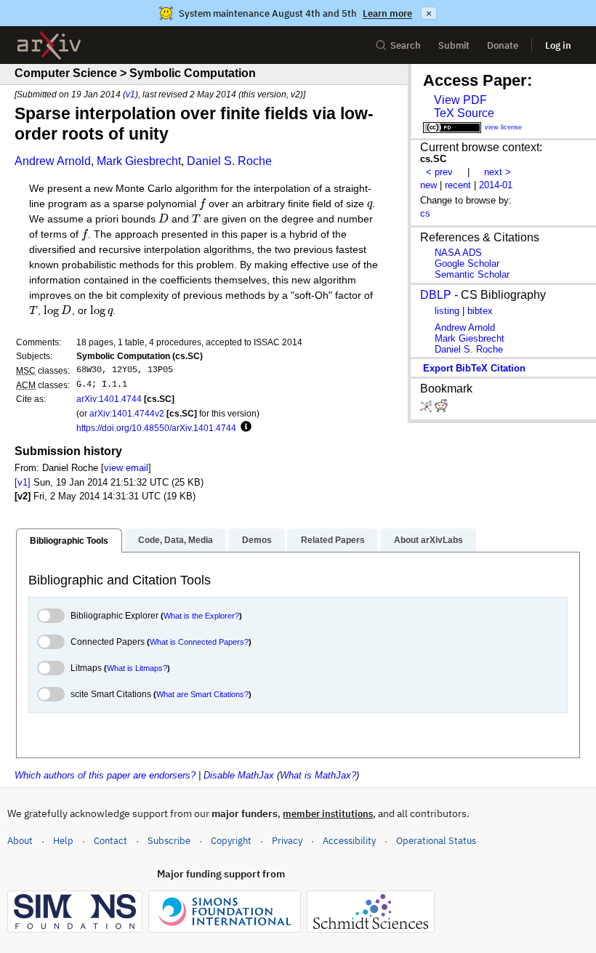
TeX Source (464, 113)
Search (405, 45)
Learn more (387, 13)
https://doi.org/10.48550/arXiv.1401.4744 (156, 428)
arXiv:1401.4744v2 (126, 413)
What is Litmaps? (137, 668)
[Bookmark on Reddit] (441, 408)
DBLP (435, 295)
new (428, 185)
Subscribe (169, 841)
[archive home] (49, 45)
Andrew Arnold (53, 161)
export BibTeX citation (474, 368)
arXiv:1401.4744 (109, 398)
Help (63, 841)
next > (497, 171)
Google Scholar (467, 263)
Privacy (287, 841)
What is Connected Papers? (199, 642)
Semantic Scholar (472, 274)
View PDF (460, 100)
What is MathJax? (318, 775)
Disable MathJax (239, 775)
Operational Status (436, 840)
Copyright (231, 841)
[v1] (23, 482)
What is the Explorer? (201, 615)
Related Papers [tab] (333, 540)
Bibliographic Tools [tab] (69, 541)
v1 (130, 94)
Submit (454, 45)
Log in (558, 45)
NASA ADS (458, 252)
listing (447, 310)
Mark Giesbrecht (139, 161)
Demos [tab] (257, 540)
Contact (110, 841)
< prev (439, 171)
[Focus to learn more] (243, 427)
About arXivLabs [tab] (428, 540)
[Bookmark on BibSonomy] (427, 408)
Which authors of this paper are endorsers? (105, 775)
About (20, 841)
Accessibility (349, 841)
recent (458, 185)
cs (425, 213)
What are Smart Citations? (202, 694)
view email (126, 467)
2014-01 (495, 185)
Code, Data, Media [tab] (175, 540)
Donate (502, 45)
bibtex (480, 310)
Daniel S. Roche (229, 161)
